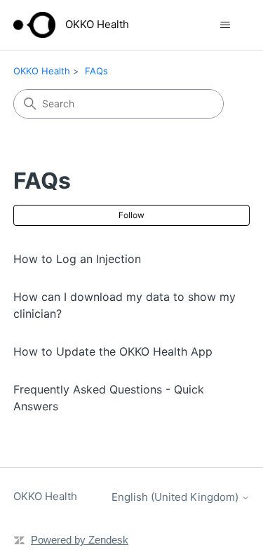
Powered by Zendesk (79, 540)
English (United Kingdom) (176, 497)
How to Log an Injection (77, 259)
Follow (131, 215)
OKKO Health (41, 70)
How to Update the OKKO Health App (113, 351)
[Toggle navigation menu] (225, 25)
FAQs (96, 70)
